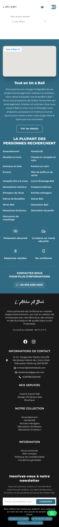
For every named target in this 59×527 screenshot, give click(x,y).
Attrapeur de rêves (13, 193)
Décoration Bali (39, 204)
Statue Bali (37, 198)
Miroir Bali (8, 204)
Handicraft (37, 151)
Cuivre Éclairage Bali (42, 181)
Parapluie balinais (41, 187)
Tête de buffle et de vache (42, 174)
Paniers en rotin (40, 166)
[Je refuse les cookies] (55, 516)
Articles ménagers (41, 193)
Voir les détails (29, 128)
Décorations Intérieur (15, 187)
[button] (52, 513)
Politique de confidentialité (30, 523)
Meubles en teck (12, 157)
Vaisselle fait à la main (15, 181)
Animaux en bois (12, 166)
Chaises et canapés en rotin (43, 159)
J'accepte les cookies (18, 519)
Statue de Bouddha (14, 198)
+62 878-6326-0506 (31, 284)
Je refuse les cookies (41, 519)
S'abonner (46, 501)
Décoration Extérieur (14, 210)
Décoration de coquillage (11, 218)
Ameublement (11, 151)
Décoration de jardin (42, 210)
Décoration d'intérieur (30, 426)
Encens (7, 172)
